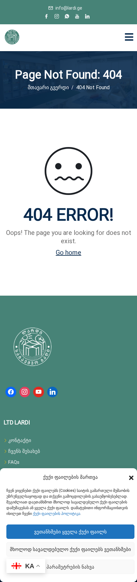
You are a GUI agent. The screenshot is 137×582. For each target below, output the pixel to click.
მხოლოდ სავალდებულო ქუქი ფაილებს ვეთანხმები (70, 549)
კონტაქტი (19, 440)
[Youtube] (77, 16)
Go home (68, 252)
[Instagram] (56, 16)
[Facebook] (46, 16)
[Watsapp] (67, 16)
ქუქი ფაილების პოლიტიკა (56, 513)
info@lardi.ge (68, 8)
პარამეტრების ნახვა (70, 567)
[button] (131, 477)
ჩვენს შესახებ (24, 451)
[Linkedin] (53, 392)
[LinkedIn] (87, 16)
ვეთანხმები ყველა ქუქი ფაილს (70, 532)
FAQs (13, 462)
